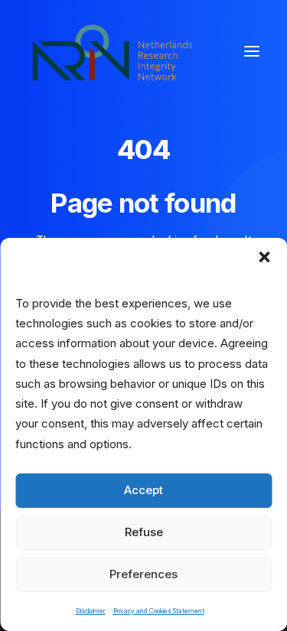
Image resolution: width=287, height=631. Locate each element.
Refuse (144, 532)
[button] (264, 257)
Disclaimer (91, 611)
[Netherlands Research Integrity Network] (112, 51)
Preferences (143, 574)
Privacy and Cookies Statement (158, 611)
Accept (143, 490)
